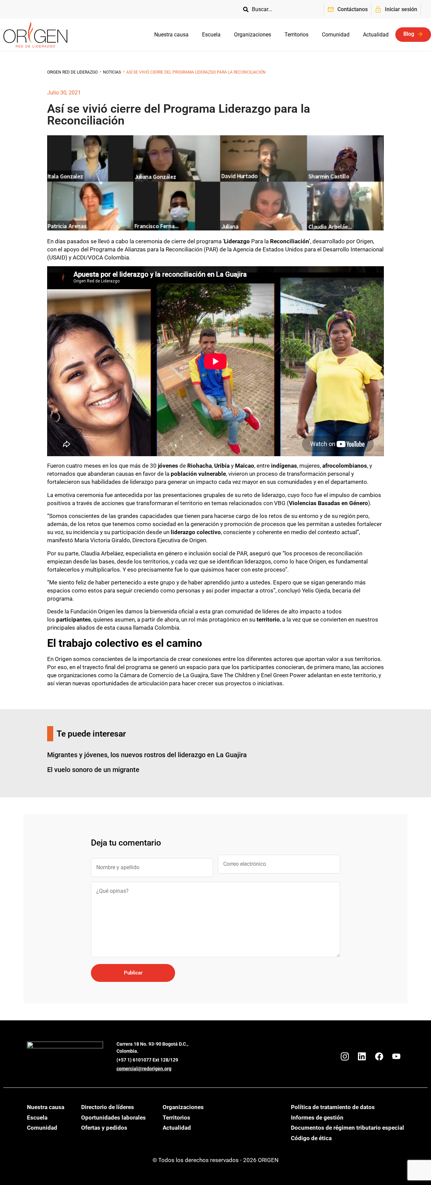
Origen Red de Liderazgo (72, 72)
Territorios (296, 34)
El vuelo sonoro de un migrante (93, 770)
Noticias (112, 72)
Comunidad (336, 34)
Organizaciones (252, 34)
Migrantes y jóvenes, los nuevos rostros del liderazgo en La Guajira (147, 755)
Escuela (211, 34)
